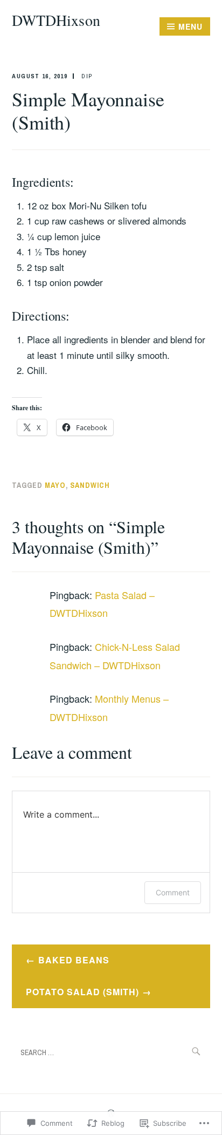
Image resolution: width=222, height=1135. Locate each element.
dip (86, 76)
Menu (190, 26)
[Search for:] (111, 1051)
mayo (55, 485)
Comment (173, 892)
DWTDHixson (56, 20)
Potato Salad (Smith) (82, 992)
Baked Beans (73, 960)
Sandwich (90, 485)
